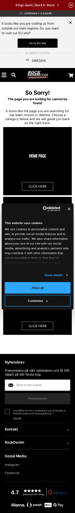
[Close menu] (70, 22)
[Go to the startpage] (37, 75)
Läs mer (17, 418)
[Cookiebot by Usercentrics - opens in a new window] (44, 209)
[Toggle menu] (4, 75)
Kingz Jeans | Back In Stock (35, 5)
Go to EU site (37, 43)
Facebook (12, 473)
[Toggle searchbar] (13, 75)
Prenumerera (37, 398)
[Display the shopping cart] (70, 75)
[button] (37, 492)
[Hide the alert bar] (70, 5)
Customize (35, 300)
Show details (53, 275)
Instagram (12, 465)
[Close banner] (69, 208)
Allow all (38, 287)
